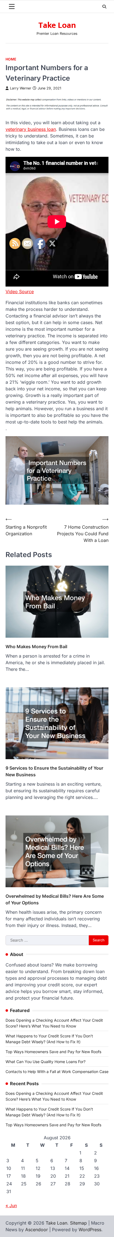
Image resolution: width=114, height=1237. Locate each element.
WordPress (90, 1229)
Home (11, 59)
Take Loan (57, 25)
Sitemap (78, 1223)
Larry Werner (20, 88)
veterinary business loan (31, 129)
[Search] (104, 6)
